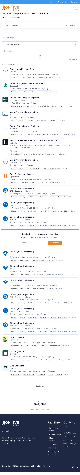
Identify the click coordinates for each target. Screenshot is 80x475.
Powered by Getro (73, 59)
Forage (12, 254)
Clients (60, 2)
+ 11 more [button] (58, 77)
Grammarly (14, 86)
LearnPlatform (15, 162)
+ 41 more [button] (62, 182)
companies (15, 25)
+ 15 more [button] (72, 197)
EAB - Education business (20, 191)
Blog (67, 2)
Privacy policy (35, 409)
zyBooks (13, 129)
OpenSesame (15, 177)
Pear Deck (14, 340)
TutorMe (13, 354)
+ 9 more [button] (56, 92)
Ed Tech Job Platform (53, 429)
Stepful (13, 72)
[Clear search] (75, 37)
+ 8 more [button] (73, 134)
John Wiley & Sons (17, 100)
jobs (6, 25)
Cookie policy (45, 409)
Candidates (52, 444)
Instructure (14, 143)
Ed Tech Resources (52, 439)
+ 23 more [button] (61, 154)
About (52, 2)
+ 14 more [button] (64, 168)
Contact (74, 2)
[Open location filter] (75, 51)
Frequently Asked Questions (54, 452)
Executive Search (54, 434)
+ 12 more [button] (59, 260)
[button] (76, 7)
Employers (52, 448)
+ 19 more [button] (61, 120)
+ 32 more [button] (68, 106)
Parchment (14, 114)
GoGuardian (14, 368)
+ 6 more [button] (67, 374)
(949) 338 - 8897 (70, 433)
